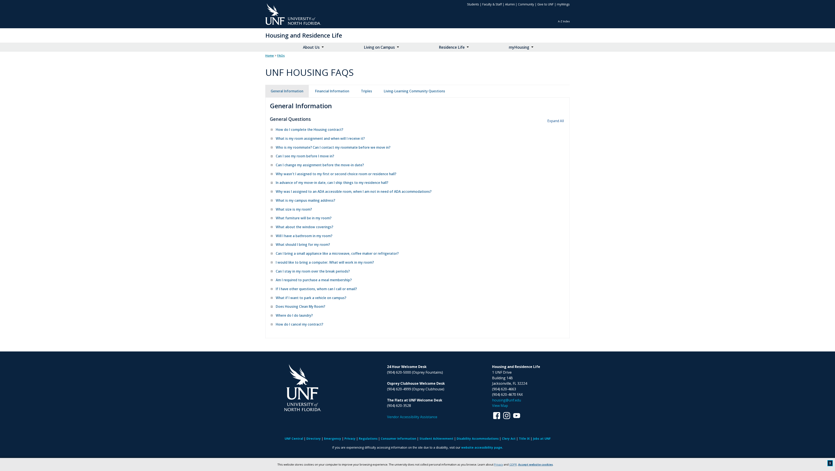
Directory (313, 438)
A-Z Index (564, 21)
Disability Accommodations (478, 438)
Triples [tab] (366, 91)
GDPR (513, 464)
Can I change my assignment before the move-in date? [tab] (320, 165)
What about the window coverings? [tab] (304, 227)
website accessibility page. (482, 447)
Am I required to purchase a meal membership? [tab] (314, 280)
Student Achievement (436, 438)
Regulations (368, 438)
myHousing (519, 47)
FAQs (281, 55)
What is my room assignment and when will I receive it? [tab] (320, 138)
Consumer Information (398, 438)
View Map (500, 405)
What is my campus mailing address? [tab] (305, 200)
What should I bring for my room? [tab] (303, 244)
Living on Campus (379, 47)
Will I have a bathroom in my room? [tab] (304, 236)
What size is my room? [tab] (294, 209)
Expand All (555, 121)
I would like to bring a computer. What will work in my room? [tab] (325, 262)
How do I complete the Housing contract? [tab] (309, 129)
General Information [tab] (287, 91)
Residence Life (452, 47)
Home (269, 55)
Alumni (510, 4)
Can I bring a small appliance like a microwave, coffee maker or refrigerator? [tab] (337, 253)
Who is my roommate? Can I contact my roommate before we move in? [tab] (333, 147)
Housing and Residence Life (303, 35)
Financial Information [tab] (332, 91)
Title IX (524, 438)
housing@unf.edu (506, 400)
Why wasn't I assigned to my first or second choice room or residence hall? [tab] (336, 174)
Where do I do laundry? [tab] (294, 315)
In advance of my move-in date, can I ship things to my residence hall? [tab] (332, 182)
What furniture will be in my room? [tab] (303, 218)
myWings (563, 4)
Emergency (332, 438)
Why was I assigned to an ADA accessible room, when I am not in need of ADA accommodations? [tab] (353, 191)
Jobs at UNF (542, 438)
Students (473, 4)
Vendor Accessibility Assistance (412, 416)
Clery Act (509, 438)
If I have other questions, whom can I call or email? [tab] (316, 289)
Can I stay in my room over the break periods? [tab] (313, 271)
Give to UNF (545, 4)
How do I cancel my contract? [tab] (299, 324)
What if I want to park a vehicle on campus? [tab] (311, 298)
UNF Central (294, 438)
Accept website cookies (535, 464)
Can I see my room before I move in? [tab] (305, 156)
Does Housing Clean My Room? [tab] (300, 306)
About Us (311, 47)
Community (526, 4)
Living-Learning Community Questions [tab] (414, 91)
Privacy (498, 464)
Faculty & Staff (492, 4)
